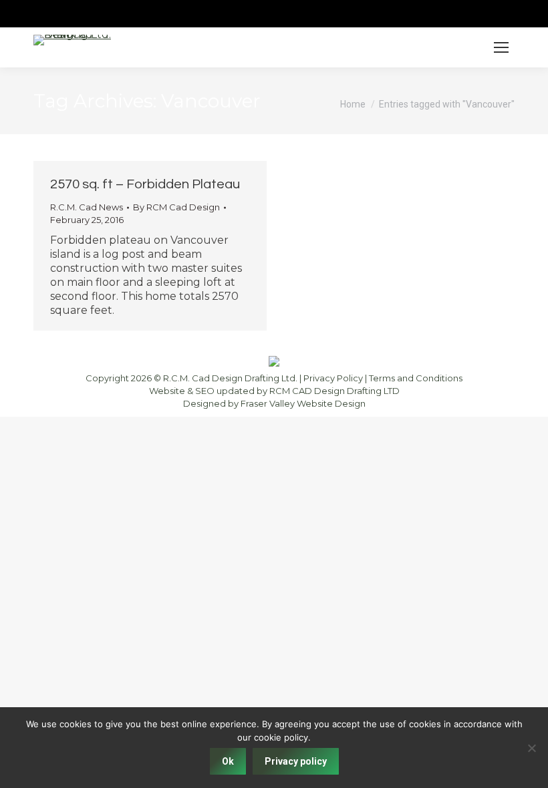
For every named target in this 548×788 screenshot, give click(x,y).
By (176, 207)
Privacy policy (296, 761)
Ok (228, 761)
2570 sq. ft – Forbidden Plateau (145, 184)
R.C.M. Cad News (86, 207)
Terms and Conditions (415, 378)
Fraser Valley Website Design (303, 403)
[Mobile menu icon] (501, 47)
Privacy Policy (333, 378)
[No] (531, 748)
